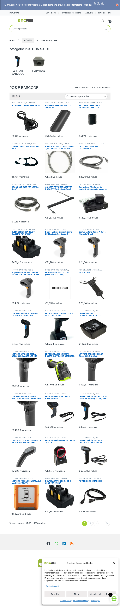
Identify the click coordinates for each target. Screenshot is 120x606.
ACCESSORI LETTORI (53, 144)
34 (107, 523)
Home (12, 40)
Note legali (95, 601)
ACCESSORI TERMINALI (54, 103)
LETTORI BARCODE (86, 184)
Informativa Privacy (81, 601)
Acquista (89, 13)
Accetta (55, 594)
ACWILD (28, 40)
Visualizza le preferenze (102, 594)
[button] (114, 563)
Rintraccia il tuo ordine (71, 13)
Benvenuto (14, 13)
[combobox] (56, 28)
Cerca (106, 28)
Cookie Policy (66, 601)
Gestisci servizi (52, 586)
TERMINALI (30, 103)
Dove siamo (51, 13)
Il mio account (104, 13)
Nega (76, 594)
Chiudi (117, 5)
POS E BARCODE (18, 103)
